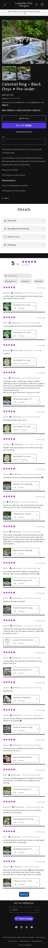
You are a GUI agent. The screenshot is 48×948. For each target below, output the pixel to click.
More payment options (24, 131)
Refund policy (41, 937)
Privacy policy (12, 941)
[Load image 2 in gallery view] (24, 73)
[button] (5, 4)
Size (3, 137)
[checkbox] (38, 281)
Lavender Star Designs (15, 937)
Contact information (25, 945)
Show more (24, 894)
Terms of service (25, 941)
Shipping (4, 98)
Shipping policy (37, 941)
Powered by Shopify (28, 937)
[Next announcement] (43, 12)
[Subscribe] (35, 910)
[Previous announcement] (4, 12)
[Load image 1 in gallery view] (9, 73)
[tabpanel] (24, 586)
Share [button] (6, 198)
